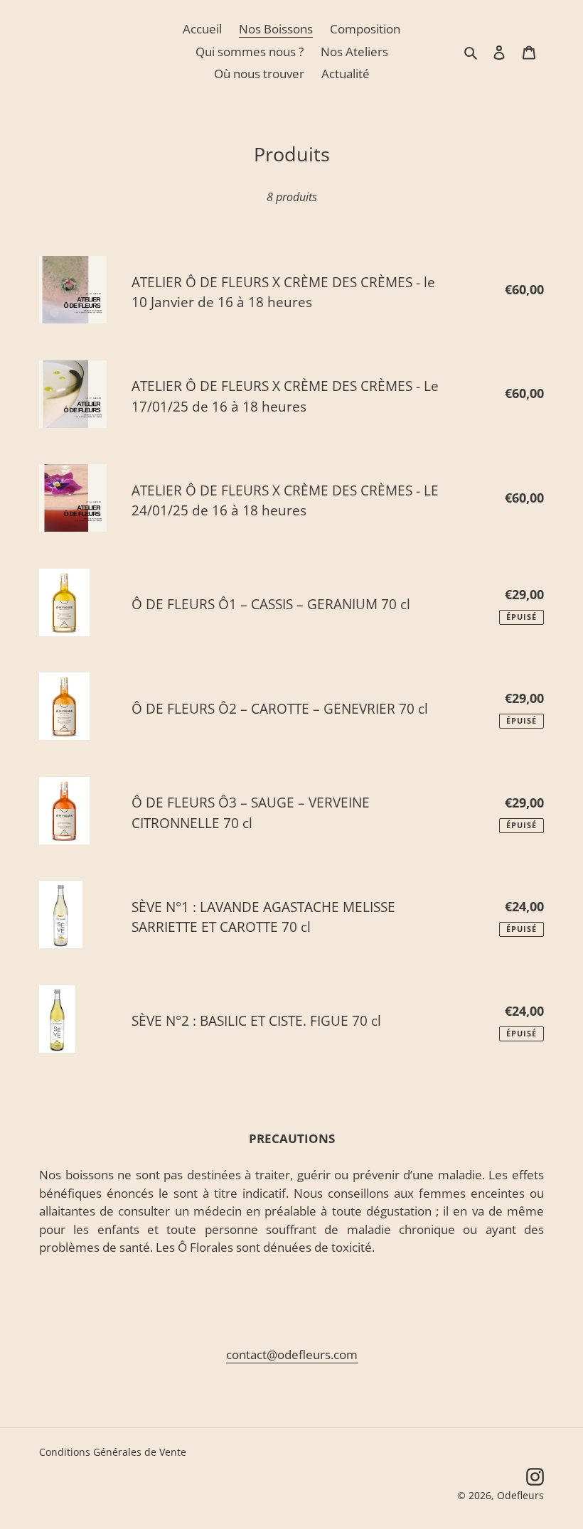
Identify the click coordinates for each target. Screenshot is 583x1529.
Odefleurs (520, 1495)
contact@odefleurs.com (292, 1354)
